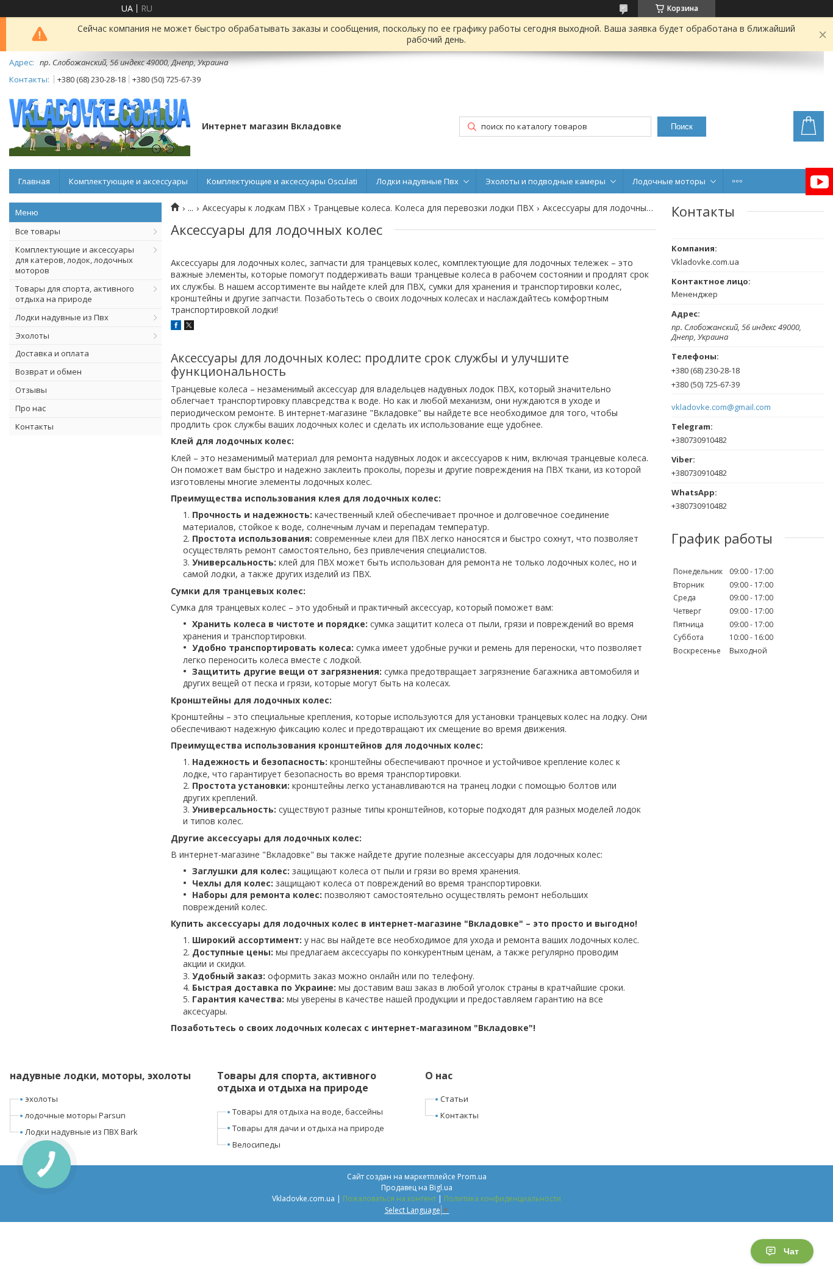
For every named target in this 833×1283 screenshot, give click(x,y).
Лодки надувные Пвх (417, 181)
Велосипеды (256, 1144)
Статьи (454, 1098)
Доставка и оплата (52, 353)
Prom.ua (472, 1176)
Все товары (37, 231)
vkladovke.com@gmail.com (721, 407)
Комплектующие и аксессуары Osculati (282, 181)
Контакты (34, 426)
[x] (189, 326)
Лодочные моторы (669, 181)
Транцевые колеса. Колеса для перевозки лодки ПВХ (423, 208)
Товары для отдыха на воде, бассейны (307, 1111)
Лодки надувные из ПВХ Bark (81, 1131)
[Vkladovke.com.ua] (99, 127)
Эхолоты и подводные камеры (545, 181)
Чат (791, 1251)
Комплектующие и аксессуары (128, 181)
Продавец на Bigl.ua (416, 1187)
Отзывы (31, 389)
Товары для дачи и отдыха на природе (308, 1128)
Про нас (30, 408)
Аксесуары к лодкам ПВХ (253, 208)
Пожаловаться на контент (389, 1198)
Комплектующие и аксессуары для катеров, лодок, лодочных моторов (74, 260)
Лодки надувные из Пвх (62, 317)
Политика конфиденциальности (502, 1198)
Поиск (682, 126)
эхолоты (41, 1098)
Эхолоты (32, 335)
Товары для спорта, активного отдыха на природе (74, 293)
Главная (34, 181)
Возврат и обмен (48, 371)
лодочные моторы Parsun (75, 1115)
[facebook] (176, 326)
